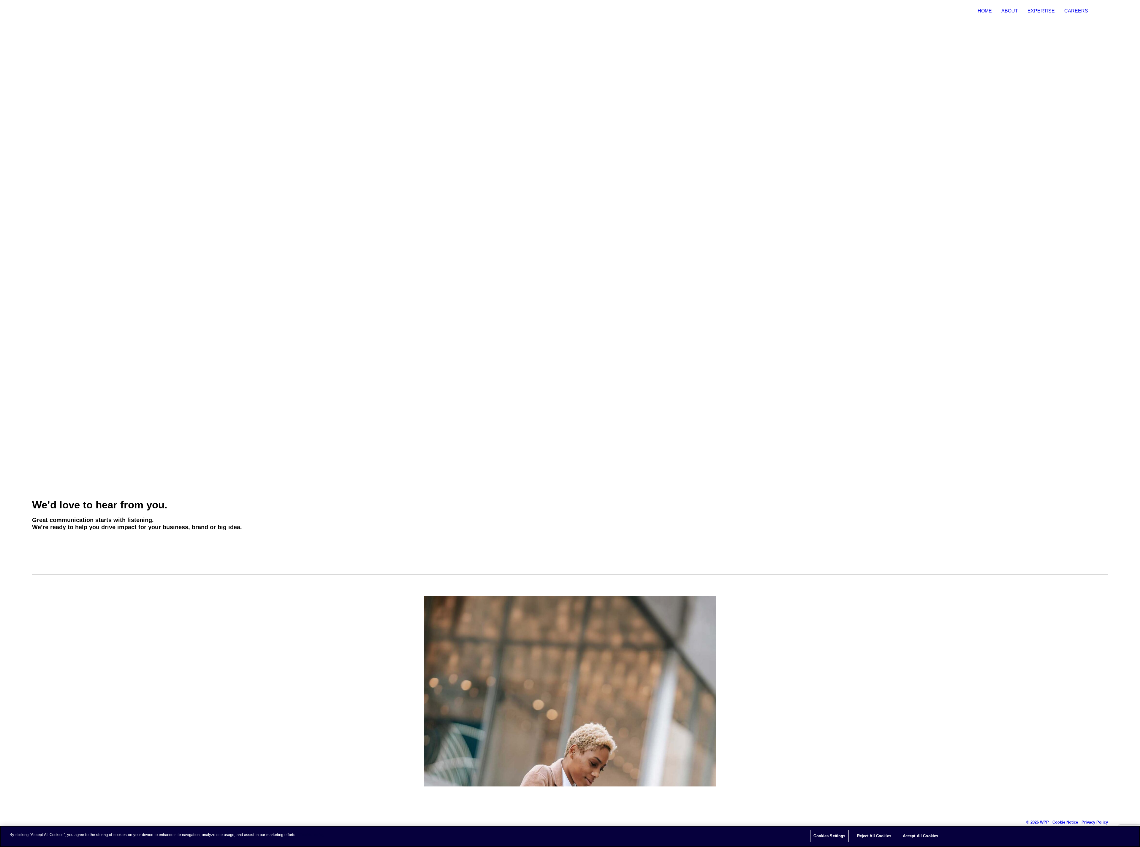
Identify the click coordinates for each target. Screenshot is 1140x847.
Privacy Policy (1095, 822)
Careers (1076, 10)
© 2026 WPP (1037, 822)
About (1009, 10)
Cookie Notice (1065, 822)
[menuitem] (987, 11)
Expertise (1041, 10)
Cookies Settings (829, 836)
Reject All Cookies (874, 836)
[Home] (61, 822)
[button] (44, 545)
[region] (570, 836)
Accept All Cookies (920, 836)
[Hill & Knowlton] (36, 11)
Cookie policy (311, 834)
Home (985, 10)
